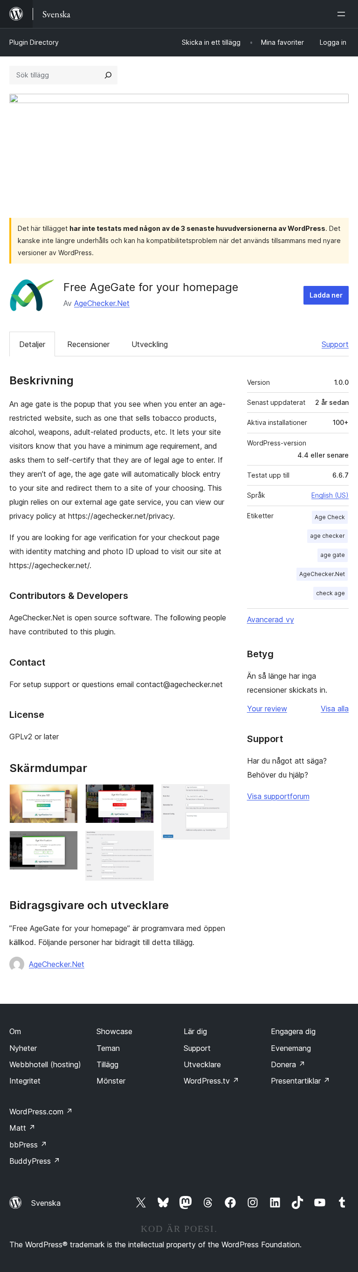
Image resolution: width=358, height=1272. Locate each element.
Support (335, 344)
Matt (22, 1128)
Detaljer (32, 344)
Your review (267, 708)
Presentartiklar (300, 1080)
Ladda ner (326, 295)
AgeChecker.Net (102, 303)
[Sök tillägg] (108, 75)
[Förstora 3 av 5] (141, 796)
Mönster (110, 1080)
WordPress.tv (211, 1080)
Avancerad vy (270, 619)
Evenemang (291, 1048)
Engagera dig (293, 1031)
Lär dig (195, 1031)
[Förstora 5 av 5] (217, 796)
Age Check (330, 517)
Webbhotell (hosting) (45, 1064)
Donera (288, 1064)
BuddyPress (34, 1161)
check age (330, 593)
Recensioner (88, 344)
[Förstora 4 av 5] (141, 843)
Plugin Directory (34, 42)
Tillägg (107, 1064)
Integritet (25, 1080)
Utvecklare (202, 1064)
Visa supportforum (278, 796)
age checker (327, 535)
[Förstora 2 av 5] (65, 843)
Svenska (46, 1203)
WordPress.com (41, 1111)
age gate (332, 554)
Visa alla (335, 708)
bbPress (28, 1144)
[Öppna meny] (343, 14)
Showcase (114, 1031)
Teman (108, 1048)
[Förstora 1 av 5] (65, 796)
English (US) (330, 495)
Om (15, 1031)
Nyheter (23, 1048)
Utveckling (149, 344)
